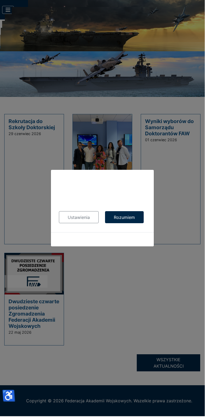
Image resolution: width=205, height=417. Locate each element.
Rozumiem (124, 217)
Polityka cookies (102, 239)
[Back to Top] (195, 406)
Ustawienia (79, 217)
